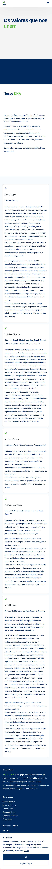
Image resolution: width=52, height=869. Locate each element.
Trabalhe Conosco (10, 816)
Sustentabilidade (9, 812)
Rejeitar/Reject (26, 864)
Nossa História (9, 802)
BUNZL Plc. (9, 775)
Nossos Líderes (9, 805)
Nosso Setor (8, 809)
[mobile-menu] (46, 3)
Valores (6, 830)
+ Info (26, 851)
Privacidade (7, 819)
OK (26, 857)
